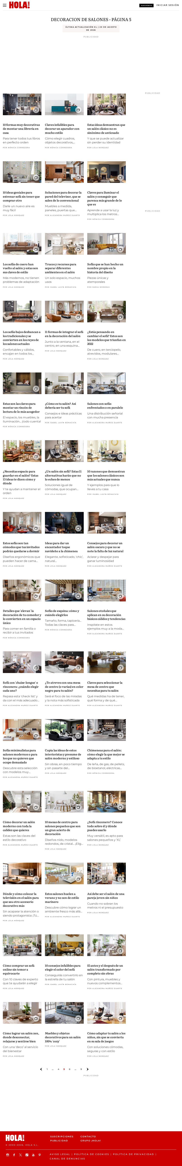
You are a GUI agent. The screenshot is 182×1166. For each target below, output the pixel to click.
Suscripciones (62, 1136)
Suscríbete (146, 5)
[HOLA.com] (26, 1138)
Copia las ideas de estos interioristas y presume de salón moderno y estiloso (63, 754)
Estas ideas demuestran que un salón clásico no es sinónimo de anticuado (106, 128)
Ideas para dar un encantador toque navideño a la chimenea (61, 547)
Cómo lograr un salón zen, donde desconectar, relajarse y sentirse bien (21, 1037)
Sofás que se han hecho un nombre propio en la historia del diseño (105, 268)
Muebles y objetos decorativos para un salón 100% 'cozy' (63, 1037)
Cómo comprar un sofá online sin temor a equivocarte (18, 969)
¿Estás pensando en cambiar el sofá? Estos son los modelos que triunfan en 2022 (106, 338)
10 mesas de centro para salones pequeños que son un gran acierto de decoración (63, 828)
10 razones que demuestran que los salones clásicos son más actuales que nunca (106, 475)
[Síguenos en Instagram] (8, 1155)
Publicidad (59, 1140)
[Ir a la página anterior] (41, 1069)
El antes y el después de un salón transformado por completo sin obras (105, 969)
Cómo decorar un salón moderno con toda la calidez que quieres (19, 826)
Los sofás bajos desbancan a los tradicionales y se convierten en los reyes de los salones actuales (22, 338)
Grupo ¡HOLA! (91, 1140)
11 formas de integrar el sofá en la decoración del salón (64, 334)
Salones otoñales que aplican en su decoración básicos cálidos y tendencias (106, 615)
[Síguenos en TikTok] (27, 1155)
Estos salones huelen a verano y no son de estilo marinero (62, 898)
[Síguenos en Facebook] (14, 1155)
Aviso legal (60, 1154)
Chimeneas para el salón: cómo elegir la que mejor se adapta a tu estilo (106, 754)
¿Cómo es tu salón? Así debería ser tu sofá (60, 405)
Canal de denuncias (67, 1158)
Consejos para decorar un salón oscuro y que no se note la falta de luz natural (105, 547)
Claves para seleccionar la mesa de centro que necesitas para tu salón (104, 686)
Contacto (88, 1136)
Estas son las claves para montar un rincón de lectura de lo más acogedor (21, 407)
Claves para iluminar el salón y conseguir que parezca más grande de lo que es (104, 198)
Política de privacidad (133, 1154)
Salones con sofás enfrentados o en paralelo (105, 405)
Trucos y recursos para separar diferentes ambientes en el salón (60, 268)
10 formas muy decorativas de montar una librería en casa (21, 128)
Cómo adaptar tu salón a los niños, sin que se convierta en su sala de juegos (106, 1037)
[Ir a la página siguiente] (87, 1069)
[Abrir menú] (4, 5)
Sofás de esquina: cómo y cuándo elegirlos (62, 613)
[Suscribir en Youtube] (34, 1155)
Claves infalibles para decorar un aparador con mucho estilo (62, 128)
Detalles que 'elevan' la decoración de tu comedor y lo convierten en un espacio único (22, 617)
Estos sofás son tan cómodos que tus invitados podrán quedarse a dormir (21, 547)
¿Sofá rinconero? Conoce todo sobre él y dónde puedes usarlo (104, 826)
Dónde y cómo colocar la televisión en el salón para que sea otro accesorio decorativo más (21, 900)
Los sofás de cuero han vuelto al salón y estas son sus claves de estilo (20, 268)
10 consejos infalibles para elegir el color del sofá (63, 967)
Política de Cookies (91, 1154)
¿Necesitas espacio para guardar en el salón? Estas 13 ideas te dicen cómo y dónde (20, 477)
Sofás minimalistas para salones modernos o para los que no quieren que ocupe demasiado (20, 756)
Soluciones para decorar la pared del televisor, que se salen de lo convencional (63, 196)
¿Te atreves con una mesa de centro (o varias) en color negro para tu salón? (64, 686)
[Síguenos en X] (21, 1155)
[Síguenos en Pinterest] (40, 1155)
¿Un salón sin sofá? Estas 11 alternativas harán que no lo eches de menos (63, 475)
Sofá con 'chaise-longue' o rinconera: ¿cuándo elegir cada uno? (21, 686)
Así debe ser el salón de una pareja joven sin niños (105, 896)
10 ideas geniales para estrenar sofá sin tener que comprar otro (21, 196)
